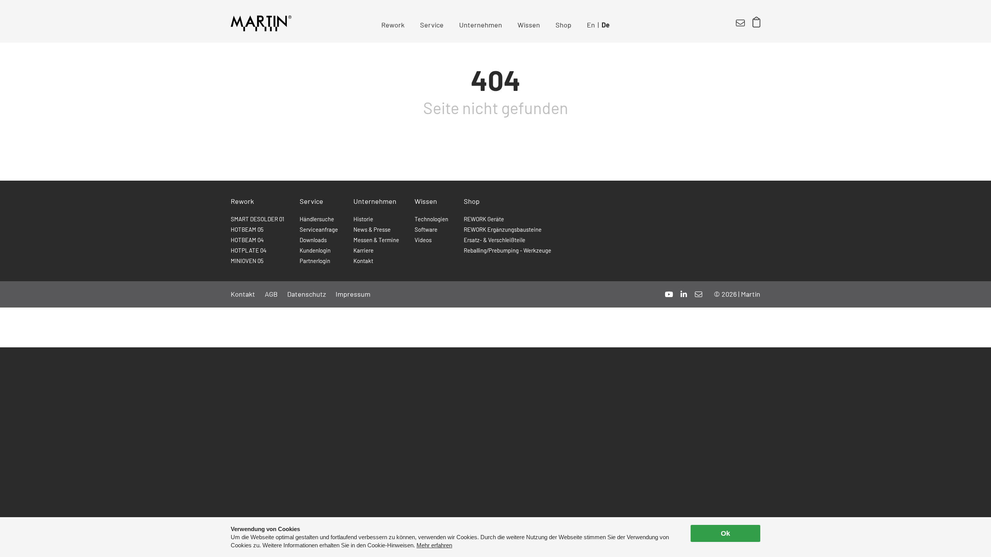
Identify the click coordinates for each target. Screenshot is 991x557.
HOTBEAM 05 (247, 229)
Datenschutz (306, 294)
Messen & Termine (376, 239)
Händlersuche (317, 218)
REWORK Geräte (484, 218)
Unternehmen (480, 25)
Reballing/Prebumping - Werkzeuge (507, 250)
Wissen (529, 25)
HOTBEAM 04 (247, 239)
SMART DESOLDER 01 (257, 218)
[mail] (698, 294)
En (591, 25)
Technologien (431, 218)
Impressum (353, 294)
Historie (363, 218)
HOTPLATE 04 (248, 250)
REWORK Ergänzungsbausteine (503, 229)
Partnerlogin (315, 260)
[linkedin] (684, 294)
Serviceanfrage (319, 229)
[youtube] (669, 294)
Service (432, 25)
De (606, 25)
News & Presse (372, 229)
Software (426, 229)
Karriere (363, 250)
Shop (563, 25)
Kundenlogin (315, 250)
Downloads (313, 239)
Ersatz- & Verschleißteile (494, 239)
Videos (423, 239)
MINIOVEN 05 (247, 260)
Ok (725, 533)
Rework (393, 25)
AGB (271, 294)
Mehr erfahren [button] (434, 545)
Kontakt (363, 260)
